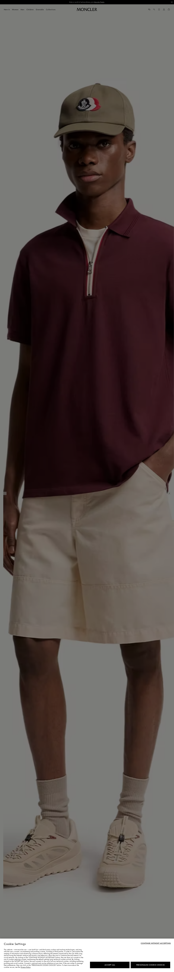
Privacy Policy (26, 967)
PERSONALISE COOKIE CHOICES (150, 965)
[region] (87, 955)
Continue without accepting (156, 943)
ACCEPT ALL (110, 965)
